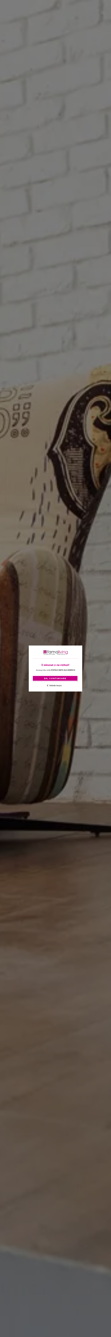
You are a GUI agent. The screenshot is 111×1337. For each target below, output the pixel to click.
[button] (55, 685)
